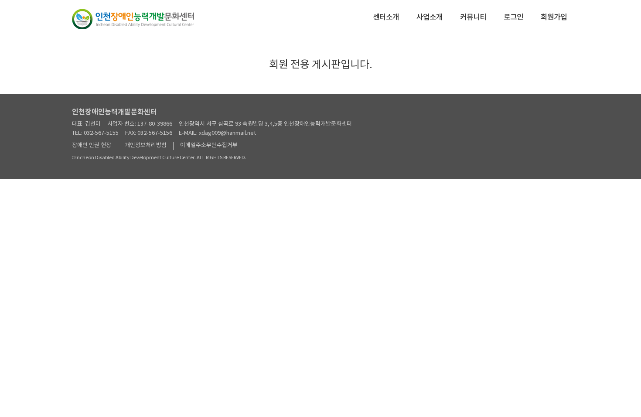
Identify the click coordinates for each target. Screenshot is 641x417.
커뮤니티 (473, 17)
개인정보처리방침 (146, 145)
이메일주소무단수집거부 (209, 145)
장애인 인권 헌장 (91, 145)
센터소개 (386, 17)
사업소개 (429, 17)
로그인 (513, 17)
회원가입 (554, 17)
